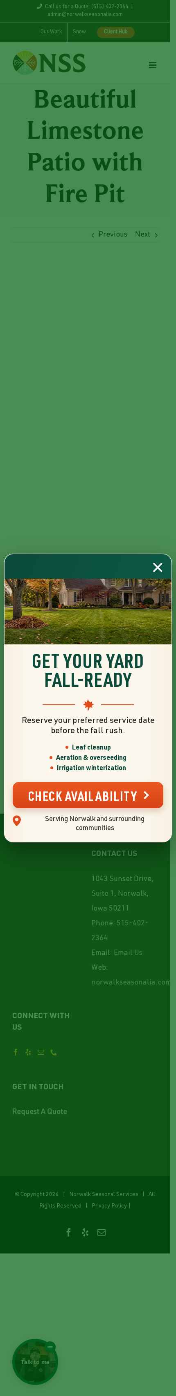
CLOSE (157, 567)
